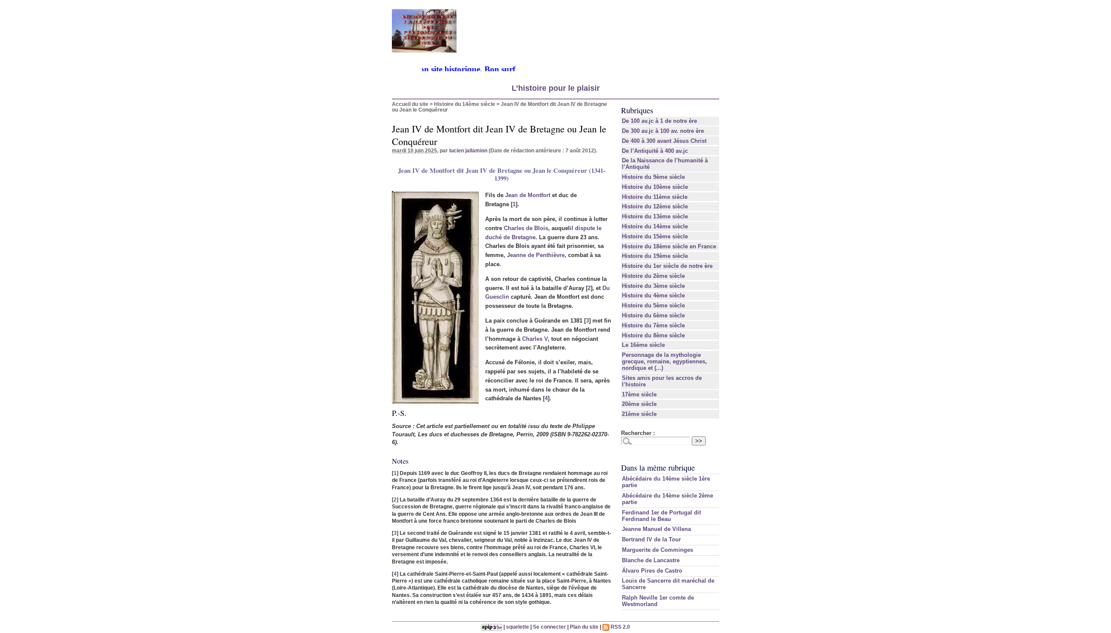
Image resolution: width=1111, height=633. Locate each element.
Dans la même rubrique (658, 467)
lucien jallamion (468, 150)
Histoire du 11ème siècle (654, 197)
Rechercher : (638, 433)
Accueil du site (410, 104)
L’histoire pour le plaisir (556, 88)
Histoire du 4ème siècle (653, 295)
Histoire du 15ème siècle (655, 236)
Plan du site (584, 627)
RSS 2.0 (619, 627)
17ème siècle (639, 394)
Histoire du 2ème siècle (653, 276)
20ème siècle (639, 404)
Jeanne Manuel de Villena (656, 529)
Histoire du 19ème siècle (655, 256)
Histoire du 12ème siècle (655, 206)
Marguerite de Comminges (657, 550)
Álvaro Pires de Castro (652, 570)
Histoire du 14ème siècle (464, 104)
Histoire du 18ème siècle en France (669, 246)
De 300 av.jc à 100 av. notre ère (663, 131)
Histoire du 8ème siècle (653, 335)
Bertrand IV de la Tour (651, 539)
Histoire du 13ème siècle (655, 216)
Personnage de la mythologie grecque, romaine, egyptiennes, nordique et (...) (664, 361)
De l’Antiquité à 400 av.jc (655, 151)
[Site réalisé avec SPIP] (491, 627)
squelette (517, 627)
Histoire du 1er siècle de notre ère (667, 266)
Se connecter (549, 627)
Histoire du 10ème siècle (655, 187)
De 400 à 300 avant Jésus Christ (664, 141)
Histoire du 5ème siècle (653, 305)
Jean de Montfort (527, 195)
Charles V (535, 339)
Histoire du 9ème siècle (653, 177)
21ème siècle (639, 414)
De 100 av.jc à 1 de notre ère (659, 121)
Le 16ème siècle (643, 345)
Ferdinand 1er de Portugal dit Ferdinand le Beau (661, 515)
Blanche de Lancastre (651, 560)
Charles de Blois (526, 228)
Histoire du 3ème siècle (653, 286)
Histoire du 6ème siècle (653, 315)
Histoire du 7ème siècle (653, 325)
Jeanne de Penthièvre (536, 255)
